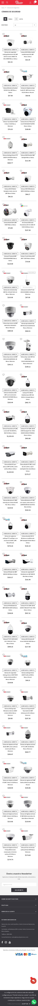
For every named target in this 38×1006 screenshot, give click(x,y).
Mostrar (4, 25)
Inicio (3, 7)
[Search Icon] (7, 3)
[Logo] (19, 2)
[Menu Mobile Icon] (3, 2)
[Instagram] (6, 942)
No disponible (28, 287)
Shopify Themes (31, 950)
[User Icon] (30, 3)
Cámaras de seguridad (13, 7)
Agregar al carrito (10, 49)
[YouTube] (10, 942)
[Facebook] (2, 942)
